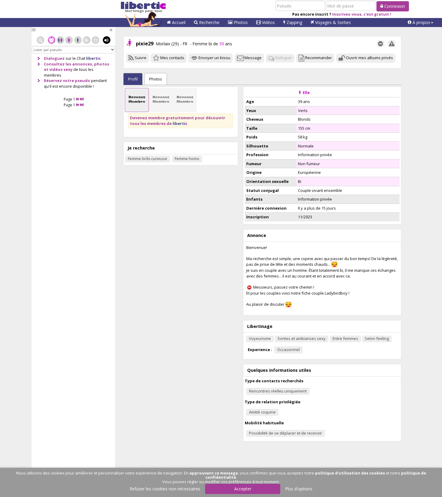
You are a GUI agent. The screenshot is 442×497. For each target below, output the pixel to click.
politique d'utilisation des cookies (350, 473)
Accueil (178, 22)
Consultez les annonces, (68, 64)
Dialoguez (54, 58)
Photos (240, 22)
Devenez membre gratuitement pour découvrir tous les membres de (177, 120)
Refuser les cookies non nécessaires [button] (165, 489)
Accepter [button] (242, 489)
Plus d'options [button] (298, 489)
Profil (133, 79)
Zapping (293, 22)
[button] (420, 22)
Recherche (208, 22)
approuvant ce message (213, 473)
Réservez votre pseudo (67, 80)
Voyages (332, 22)
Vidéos (268, 22)
